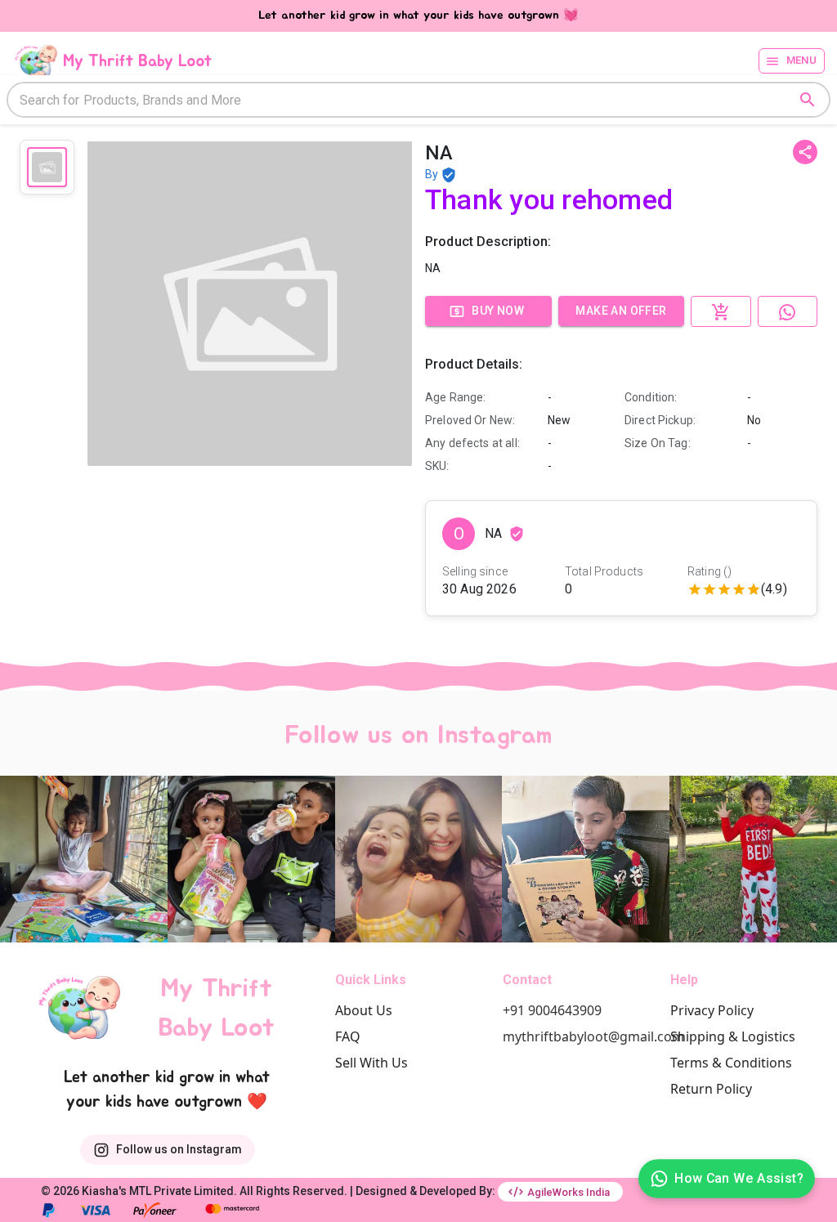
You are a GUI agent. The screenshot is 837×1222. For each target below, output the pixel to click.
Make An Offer (620, 310)
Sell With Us (371, 1063)
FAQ (347, 1036)
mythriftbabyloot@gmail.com (593, 1036)
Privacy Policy (712, 1010)
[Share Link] (805, 152)
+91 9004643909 (552, 1010)
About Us (363, 1010)
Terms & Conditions (731, 1063)
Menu (801, 60)
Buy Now (498, 310)
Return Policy (711, 1089)
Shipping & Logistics (732, 1036)
